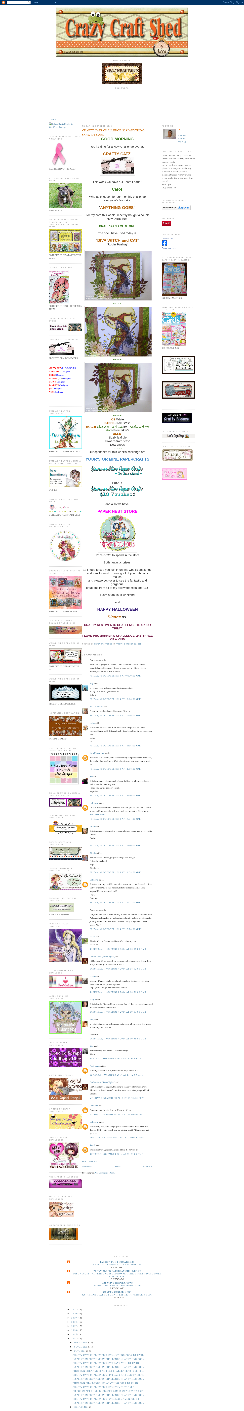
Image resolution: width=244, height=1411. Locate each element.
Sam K (92, 1145)
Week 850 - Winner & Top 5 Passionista (117, 1264)
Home (53, 119)
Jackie (92, 936)
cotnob (93, 826)
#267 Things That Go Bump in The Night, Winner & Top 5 (117, 1294)
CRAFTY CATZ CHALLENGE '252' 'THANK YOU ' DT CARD (106, 1362)
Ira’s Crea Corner (97, 814)
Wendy (93, 853)
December (81, 1342)
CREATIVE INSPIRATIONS (117, 1282)
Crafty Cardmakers (117, 1291)
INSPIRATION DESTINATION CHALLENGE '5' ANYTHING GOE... (109, 1358)
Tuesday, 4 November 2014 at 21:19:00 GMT (117, 1137)
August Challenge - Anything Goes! (117, 1285)
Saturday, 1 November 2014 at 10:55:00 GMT (118, 1038)
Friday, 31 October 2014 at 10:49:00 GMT (116, 715)
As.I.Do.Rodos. (96, 706)
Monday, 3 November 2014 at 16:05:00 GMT (117, 1114)
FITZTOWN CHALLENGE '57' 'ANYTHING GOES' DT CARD (105, 1383)
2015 (74, 1334)
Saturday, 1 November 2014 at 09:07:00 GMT (118, 1011)
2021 (74, 1309)
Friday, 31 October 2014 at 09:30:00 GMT (116, 675)
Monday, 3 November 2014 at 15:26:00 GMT (117, 1097)
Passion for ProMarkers (117, 1261)
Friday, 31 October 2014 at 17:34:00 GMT (116, 818)
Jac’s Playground (97, 753)
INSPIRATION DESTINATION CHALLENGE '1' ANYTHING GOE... (109, 1402)
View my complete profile (183, 139)
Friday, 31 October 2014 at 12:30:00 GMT (116, 795)
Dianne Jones (167, 238)
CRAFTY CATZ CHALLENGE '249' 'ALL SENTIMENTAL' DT (106, 1398)
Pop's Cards (95, 1065)
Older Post (148, 1166)
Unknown (94, 802)
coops (92, 1019)
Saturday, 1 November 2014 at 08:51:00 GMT (118, 992)
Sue (91, 776)
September (81, 1406)
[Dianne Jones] (164, 244)
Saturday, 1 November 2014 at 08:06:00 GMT (118, 948)
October (80, 1350)
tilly (91, 683)
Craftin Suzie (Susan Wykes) (102, 956)
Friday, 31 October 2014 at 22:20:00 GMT (116, 929)
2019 (74, 1317)
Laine (92, 722)
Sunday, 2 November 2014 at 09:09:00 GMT (116, 1058)
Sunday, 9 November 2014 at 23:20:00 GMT (116, 1153)
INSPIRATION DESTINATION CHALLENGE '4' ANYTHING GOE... (109, 1366)
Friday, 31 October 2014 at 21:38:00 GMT (116, 872)
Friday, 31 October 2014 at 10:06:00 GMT (116, 699)
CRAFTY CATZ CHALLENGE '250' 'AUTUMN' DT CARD (103, 1386)
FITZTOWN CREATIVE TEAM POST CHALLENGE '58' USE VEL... (109, 1370)
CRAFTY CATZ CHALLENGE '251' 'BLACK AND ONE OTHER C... (109, 1374)
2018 (74, 1321)
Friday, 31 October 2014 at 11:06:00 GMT (116, 745)
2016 (74, 1330)
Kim (91, 1046)
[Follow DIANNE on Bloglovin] (176, 209)
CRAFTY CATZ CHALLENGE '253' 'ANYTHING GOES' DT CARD (108, 1354)
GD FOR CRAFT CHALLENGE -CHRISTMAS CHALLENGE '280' (108, 1390)
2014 (74, 1338)
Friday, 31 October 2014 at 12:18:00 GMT (116, 768)
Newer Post (87, 1166)
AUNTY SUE (55, 368)
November (81, 1346)
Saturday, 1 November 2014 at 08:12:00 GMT (118, 968)
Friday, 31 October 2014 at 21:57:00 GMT (116, 902)
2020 (74, 1313)
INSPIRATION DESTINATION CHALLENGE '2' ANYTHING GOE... (109, 1394)
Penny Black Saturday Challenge (117, 1270)
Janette (93, 976)
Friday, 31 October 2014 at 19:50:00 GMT (116, 845)
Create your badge (169, 248)
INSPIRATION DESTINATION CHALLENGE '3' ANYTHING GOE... (109, 1378)
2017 (74, 1325)
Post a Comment (89, 1161)
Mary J (93, 999)
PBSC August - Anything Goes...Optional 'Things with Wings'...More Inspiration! (117, 1275)
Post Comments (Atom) (104, 1172)
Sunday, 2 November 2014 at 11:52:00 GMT (116, 1074)
